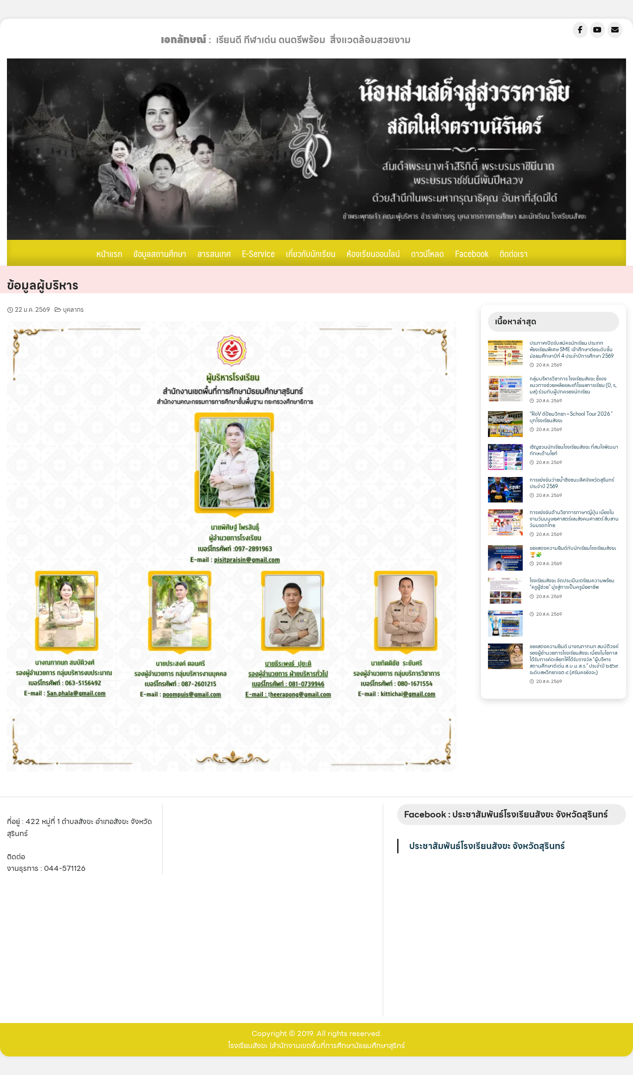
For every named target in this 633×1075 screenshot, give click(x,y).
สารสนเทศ (214, 253)
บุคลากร (73, 310)
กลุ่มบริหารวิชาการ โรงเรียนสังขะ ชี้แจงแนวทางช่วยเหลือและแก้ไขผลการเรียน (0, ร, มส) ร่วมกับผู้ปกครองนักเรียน (573, 385)
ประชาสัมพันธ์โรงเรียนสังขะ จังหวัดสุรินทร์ (487, 846)
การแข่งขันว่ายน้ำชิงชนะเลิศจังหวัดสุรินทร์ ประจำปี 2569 (572, 483)
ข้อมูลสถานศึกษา (159, 253)
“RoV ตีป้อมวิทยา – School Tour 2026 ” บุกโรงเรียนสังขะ (571, 417)
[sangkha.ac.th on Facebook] (580, 30)
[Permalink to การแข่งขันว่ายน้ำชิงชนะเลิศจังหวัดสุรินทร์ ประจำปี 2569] (505, 488)
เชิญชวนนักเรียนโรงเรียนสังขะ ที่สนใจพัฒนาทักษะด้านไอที (574, 450)
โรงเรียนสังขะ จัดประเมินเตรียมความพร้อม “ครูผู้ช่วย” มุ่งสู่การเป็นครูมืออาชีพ (572, 584)
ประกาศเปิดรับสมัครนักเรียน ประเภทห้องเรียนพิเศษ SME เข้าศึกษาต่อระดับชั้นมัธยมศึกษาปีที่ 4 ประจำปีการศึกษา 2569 (572, 349)
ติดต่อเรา (514, 253)
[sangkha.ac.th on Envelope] (615, 30)
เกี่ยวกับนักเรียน (310, 253)
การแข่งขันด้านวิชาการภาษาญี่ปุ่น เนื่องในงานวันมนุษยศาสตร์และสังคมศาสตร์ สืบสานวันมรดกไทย (574, 519)
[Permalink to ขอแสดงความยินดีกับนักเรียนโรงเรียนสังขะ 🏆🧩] (505, 557)
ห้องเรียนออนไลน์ (373, 253)
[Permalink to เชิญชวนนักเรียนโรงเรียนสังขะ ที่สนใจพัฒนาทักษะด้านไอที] (505, 456)
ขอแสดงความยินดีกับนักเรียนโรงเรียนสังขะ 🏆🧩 (573, 551)
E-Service (258, 253)
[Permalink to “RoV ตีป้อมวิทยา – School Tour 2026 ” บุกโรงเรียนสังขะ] (505, 423)
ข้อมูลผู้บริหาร (42, 285)
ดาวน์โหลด (427, 253)
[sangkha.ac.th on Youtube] (597, 30)
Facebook (471, 253)
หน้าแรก (109, 253)
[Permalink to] (505, 622)
